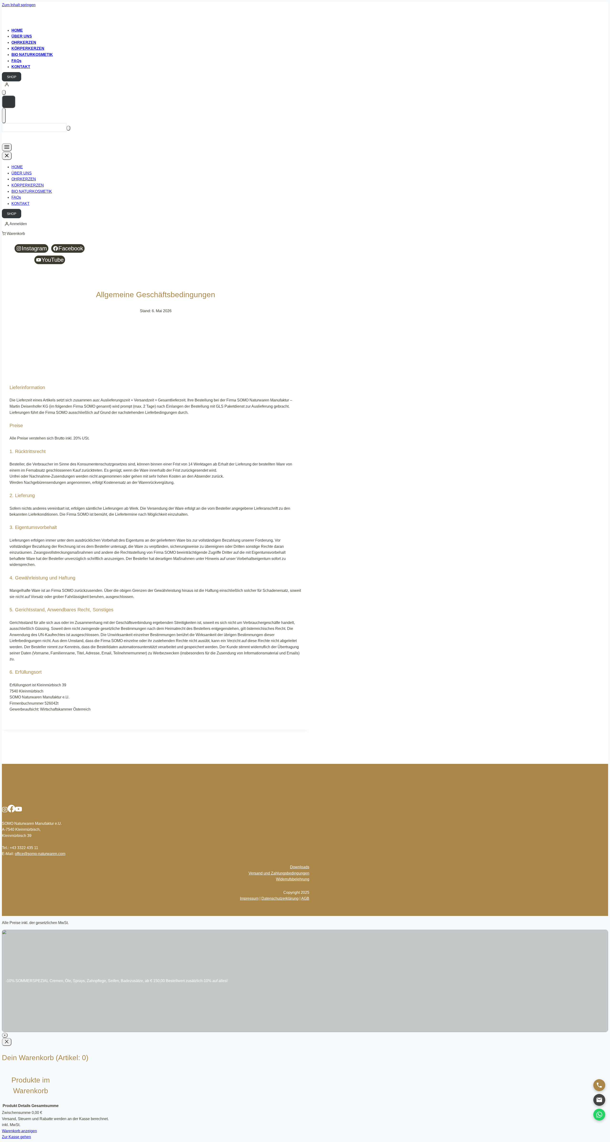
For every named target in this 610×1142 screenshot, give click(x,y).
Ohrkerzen (23, 42)
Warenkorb (16, 234)
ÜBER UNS (21, 173)
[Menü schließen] (7, 156)
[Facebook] (11, 811)
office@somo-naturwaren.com (40, 854)
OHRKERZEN (23, 179)
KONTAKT (20, 204)
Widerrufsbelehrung (292, 879)
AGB (305, 898)
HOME (17, 167)
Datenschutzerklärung (280, 898)
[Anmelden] (305, 84)
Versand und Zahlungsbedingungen (279, 873)
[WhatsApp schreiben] (599, 1115)
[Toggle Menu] (7, 147)
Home (17, 30)
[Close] (6, 1042)
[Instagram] (5, 811)
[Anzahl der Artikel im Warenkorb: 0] (4, 92)
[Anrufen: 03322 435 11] (599, 1085)
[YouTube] (18, 811)
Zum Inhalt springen (19, 5)
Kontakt (20, 67)
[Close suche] (4, 115)
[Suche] (68, 128)
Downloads (299, 867)
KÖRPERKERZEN (27, 48)
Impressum (249, 898)
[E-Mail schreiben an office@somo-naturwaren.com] (599, 1100)
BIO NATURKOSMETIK (32, 55)
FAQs (16, 61)
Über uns (21, 36)
